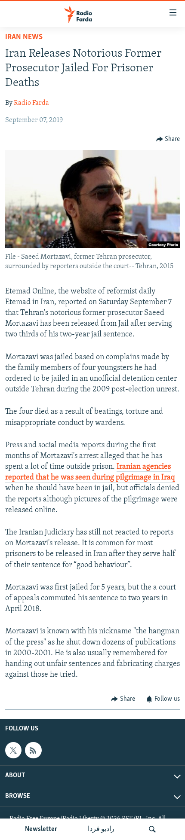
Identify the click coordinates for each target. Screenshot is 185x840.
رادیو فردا (101, 829)
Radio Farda (31, 103)
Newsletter (41, 829)
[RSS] (33, 750)
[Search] (152, 829)
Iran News (24, 37)
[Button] (168, 139)
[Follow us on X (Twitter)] (13, 750)
